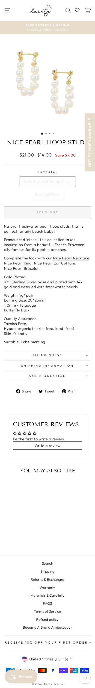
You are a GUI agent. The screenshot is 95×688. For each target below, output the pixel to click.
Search (47, 563)
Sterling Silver (47, 194)
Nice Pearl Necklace (71, 257)
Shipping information (47, 365)
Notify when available (89, 142)
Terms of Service (47, 611)
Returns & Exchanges (48, 579)
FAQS (47, 603)
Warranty (47, 587)
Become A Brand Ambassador (47, 627)
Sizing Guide (48, 355)
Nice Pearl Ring (18, 263)
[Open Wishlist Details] (77, 10)
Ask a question (47, 375)
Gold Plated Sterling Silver (47, 181)
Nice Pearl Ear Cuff (51, 263)
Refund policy (47, 619)
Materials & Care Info (47, 595)
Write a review (48, 445)
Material (47, 172)
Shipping (47, 571)
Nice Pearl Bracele (20, 268)
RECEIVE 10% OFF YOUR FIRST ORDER (46, 642)
